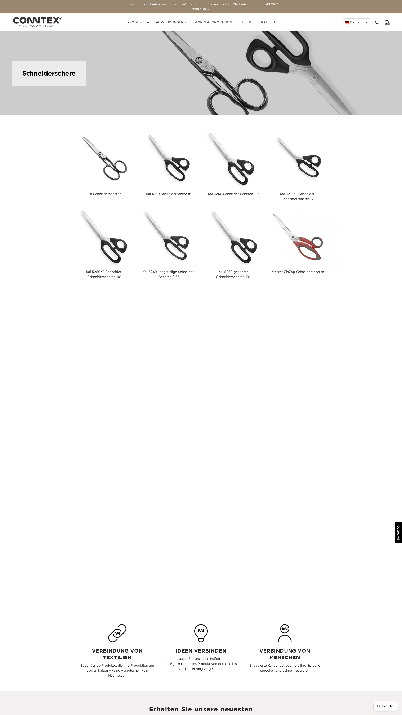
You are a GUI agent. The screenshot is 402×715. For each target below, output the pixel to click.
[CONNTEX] (38, 22)
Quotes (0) (398, 532)
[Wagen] (387, 22)
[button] (356, 22)
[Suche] (377, 22)
